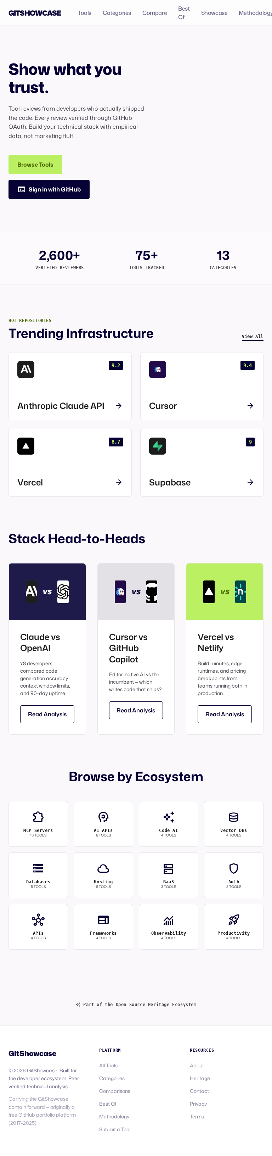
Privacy (198, 1103)
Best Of (183, 13)
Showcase (214, 13)
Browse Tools (35, 164)
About (197, 1065)
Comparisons (114, 1091)
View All (253, 336)
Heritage (200, 1078)
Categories (117, 13)
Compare (154, 13)
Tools (84, 13)
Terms (197, 1116)
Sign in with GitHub (49, 189)
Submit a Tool (114, 1129)
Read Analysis (47, 714)
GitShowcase (34, 13)
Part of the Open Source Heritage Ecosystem (135, 1004)
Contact (199, 1091)
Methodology (114, 1116)
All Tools (108, 1065)
